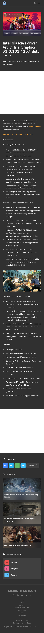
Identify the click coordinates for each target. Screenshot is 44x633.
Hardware (24, 33)
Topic (22, 612)
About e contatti (22, 620)
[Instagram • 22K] (18, 595)
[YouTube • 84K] (22, 595)
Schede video (36, 33)
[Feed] (30, 595)
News (7, 33)
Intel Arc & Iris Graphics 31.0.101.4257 (18, 134)
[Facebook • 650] (13, 595)
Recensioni (22, 610)
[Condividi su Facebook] (5, 465)
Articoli (22, 605)
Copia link (31, 465)
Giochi (14, 33)
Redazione (22, 615)
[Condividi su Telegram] (23, 465)
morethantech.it (35, 126)
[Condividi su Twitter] (11, 465)
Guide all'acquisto (22, 607)
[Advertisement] (22, 92)
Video (22, 618)
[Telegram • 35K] (26, 595)
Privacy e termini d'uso (22, 623)
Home (22, 600)
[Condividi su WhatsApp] (17, 465)
